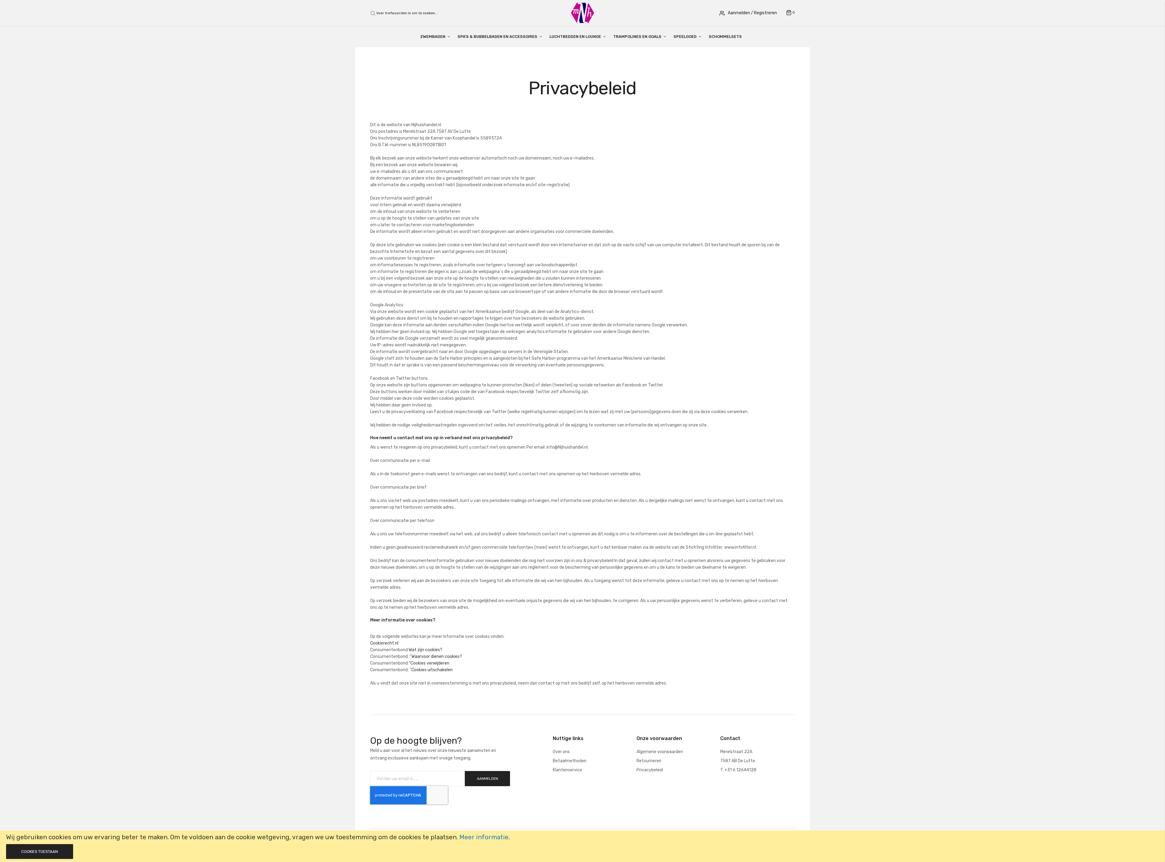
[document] (582, 846)
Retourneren (649, 760)
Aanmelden (739, 12)
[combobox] (410, 13)
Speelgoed (685, 36)
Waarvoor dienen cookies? (436, 656)
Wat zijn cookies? (425, 649)
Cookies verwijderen (429, 663)
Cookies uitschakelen (432, 669)
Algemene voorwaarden (660, 751)
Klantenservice (567, 770)
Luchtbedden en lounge (575, 36)
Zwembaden (432, 36)
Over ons (561, 751)
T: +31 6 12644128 (738, 770)
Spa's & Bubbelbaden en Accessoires (497, 36)
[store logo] (582, 12)
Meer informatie (483, 837)
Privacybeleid (650, 770)
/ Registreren (764, 12)
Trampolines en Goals (637, 36)
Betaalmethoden (569, 760)
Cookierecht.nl (384, 643)
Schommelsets (725, 36)
